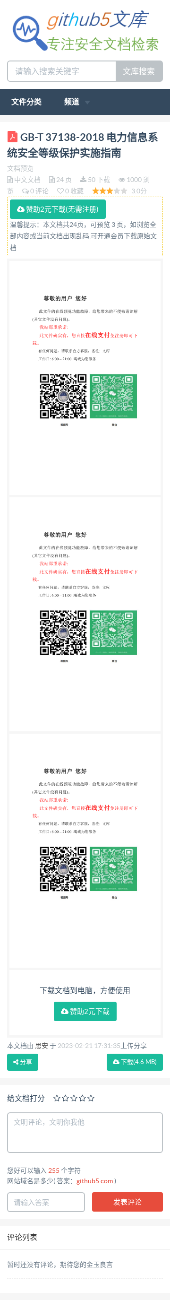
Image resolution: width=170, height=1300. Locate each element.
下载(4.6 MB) (138, 1062)
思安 (41, 1045)
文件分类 (26, 101)
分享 (25, 1062)
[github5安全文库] (85, 30)
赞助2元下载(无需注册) (62, 209)
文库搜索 (139, 71)
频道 (72, 101)
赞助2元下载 (89, 1011)
